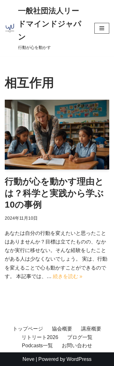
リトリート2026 (40, 337)
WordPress (79, 359)
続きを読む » (67, 276)
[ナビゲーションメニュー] (101, 28)
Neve (28, 359)
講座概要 (91, 328)
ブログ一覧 (79, 337)
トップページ (28, 328)
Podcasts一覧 (37, 345)
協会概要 (62, 328)
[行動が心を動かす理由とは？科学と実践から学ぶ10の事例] (57, 135)
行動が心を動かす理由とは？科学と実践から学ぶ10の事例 (54, 193)
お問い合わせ (77, 345)
